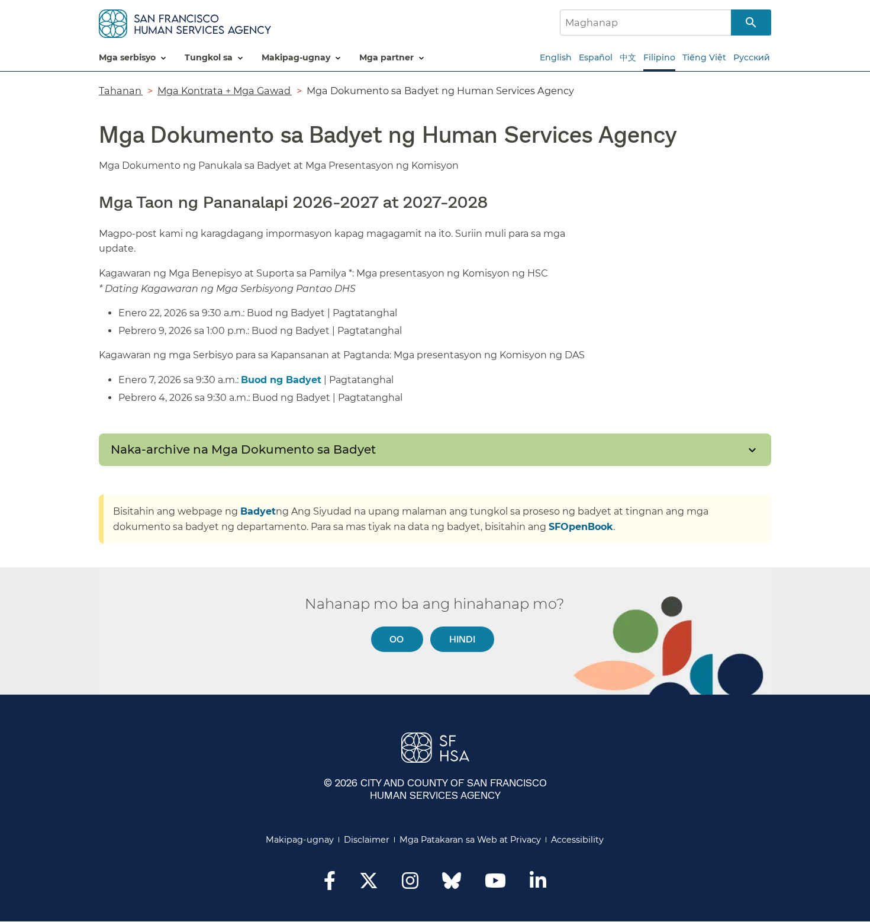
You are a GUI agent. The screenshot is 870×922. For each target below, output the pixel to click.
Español (596, 57)
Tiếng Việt (704, 57)
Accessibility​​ (577, 839)
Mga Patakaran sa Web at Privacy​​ (470, 839)
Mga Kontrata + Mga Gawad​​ (224, 91)
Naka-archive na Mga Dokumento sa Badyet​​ (244, 449)
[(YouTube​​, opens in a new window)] (495, 884)
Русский (751, 57)
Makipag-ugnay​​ (300, 839)
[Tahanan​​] (185, 21)
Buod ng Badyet (281, 379)
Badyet (258, 511)
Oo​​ (396, 638)
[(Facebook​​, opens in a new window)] (330, 884)
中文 (628, 57)
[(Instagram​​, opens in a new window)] (410, 884)
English (556, 57)
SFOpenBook (581, 526)
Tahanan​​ (121, 91)
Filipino (659, 57)
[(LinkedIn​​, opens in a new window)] (538, 884)
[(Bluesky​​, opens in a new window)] (451, 886)
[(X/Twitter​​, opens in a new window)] (368, 884)
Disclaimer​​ (367, 839)
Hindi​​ (462, 638)
